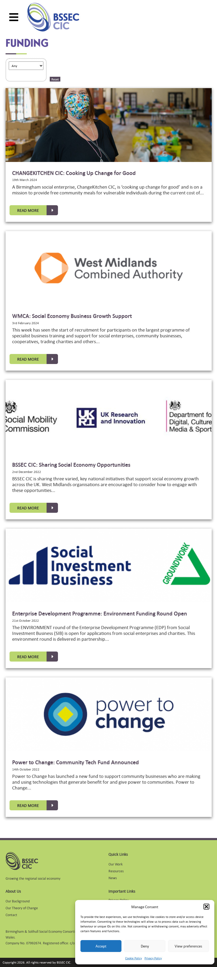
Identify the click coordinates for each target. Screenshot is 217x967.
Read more (28, 210)
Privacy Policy (153, 958)
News (112, 877)
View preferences (188, 946)
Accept (101, 946)
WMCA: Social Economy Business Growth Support (72, 315)
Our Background (18, 901)
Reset (55, 79)
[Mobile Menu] (13, 17)
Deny (145, 946)
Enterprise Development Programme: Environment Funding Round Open (99, 613)
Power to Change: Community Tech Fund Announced (75, 762)
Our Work (115, 864)
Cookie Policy (133, 958)
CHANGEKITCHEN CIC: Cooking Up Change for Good (74, 172)
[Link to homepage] (53, 17)
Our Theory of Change (22, 908)
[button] (206, 906)
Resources (116, 871)
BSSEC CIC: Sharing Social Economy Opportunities (71, 464)
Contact (11, 914)
